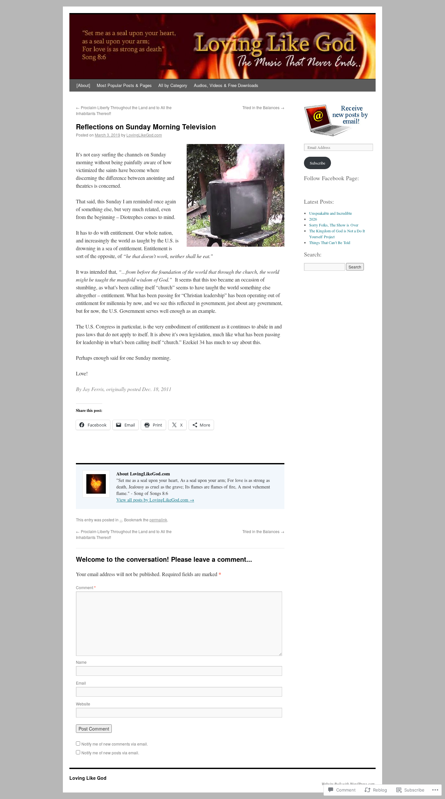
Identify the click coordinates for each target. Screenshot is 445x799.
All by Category (172, 85)
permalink (158, 519)
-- (121, 519)
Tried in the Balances (263, 107)
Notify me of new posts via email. (110, 752)
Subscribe (317, 163)
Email (81, 683)
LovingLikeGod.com (144, 135)
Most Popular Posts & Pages (124, 85)
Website (83, 703)
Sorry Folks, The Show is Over (333, 224)
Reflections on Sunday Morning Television (146, 126)
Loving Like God (88, 778)
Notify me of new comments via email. (114, 744)
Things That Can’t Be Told (329, 242)
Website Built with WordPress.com (348, 783)
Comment (86, 587)
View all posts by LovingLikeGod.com (155, 500)
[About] (83, 85)
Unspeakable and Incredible (330, 213)
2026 (313, 219)
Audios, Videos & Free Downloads (226, 85)
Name (81, 662)
